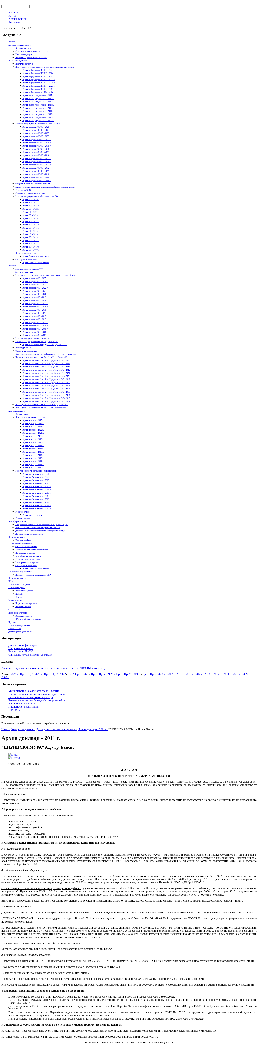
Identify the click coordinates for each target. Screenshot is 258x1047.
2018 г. (162, 674)
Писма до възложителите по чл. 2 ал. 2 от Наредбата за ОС (41, 357)
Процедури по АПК (24, 348)
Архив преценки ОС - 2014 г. (35, 313)
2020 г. (111, 674)
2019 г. (135, 674)
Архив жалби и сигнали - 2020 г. (36, 477)
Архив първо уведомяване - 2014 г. (38, 105)
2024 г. (15, 674)
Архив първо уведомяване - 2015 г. (38, 101)
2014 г (198, 674)
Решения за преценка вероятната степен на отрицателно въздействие (45, 275)
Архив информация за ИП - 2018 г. (38, 92)
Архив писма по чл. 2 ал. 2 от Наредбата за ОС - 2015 (46, 392)
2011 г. (227, 674)
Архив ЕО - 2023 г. (30, 206)
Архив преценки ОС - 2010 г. (35, 325)
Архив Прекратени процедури (35, 256)
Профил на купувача (17, 613)
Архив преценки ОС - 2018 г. (35, 300)
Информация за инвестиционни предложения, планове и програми (44, 67)
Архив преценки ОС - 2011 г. (35, 322)
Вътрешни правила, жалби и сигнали (31, 57)
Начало (11, 41)
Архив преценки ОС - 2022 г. (35, 288)
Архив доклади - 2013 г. (33, 458)
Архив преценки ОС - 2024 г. (35, 281)
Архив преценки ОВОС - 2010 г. (36, 174)
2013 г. (208, 674)
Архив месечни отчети (32, 515)
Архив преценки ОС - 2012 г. (35, 319)
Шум (10, 581)
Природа (12, 266)
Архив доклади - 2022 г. (33, 430)
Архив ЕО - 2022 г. (30, 209)
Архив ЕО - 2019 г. (30, 218)
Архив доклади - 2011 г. (33, 464)
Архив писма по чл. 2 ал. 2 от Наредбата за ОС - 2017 (46, 385)
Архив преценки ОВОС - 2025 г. (36, 127)
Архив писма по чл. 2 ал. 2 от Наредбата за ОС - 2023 (46, 366)
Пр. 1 (94, 674)
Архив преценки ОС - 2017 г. (35, 303)
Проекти (12, 622)
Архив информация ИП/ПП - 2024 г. (38, 73)
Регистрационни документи (27, 562)
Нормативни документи (26, 603)
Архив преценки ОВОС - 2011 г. (36, 171)
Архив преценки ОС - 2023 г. (35, 284)
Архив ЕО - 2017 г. (30, 224)
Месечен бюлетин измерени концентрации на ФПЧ (37, 527)
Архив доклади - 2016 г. (33, 449)
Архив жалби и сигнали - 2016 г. (36, 490)
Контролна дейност (16, 411)
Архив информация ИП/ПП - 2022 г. (38, 79)
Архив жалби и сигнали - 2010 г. (36, 508)
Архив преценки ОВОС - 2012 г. (36, 168)
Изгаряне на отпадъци (25, 553)
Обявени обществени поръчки (28, 619)
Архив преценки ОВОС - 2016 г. (36, 155)
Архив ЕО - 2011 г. (30, 243)
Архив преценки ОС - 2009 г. (35, 329)
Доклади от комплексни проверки (30, 417)
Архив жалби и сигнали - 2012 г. (36, 502)
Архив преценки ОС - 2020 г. (35, 294)
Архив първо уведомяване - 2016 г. (38, 98)
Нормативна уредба (24, 590)
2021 (86, 674)
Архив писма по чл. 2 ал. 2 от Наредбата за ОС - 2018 (46, 382)
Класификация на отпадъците (28, 556)
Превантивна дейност (17, 60)
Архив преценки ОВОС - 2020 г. (36, 142)
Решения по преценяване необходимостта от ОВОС (38, 124)
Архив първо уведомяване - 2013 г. (38, 108)
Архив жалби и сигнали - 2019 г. (36, 480)
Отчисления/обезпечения (26, 546)
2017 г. (171, 674)
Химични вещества (16, 587)
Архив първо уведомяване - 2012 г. (38, 114)
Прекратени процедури (25, 253)
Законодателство (15, 600)
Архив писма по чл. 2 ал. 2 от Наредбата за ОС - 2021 (46, 373)
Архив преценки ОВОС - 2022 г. (36, 136)
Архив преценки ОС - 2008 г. (35, 332)
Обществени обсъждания (26, 351)
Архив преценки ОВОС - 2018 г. (36, 149)
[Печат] (13, 754)
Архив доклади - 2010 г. (33, 467)
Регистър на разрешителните (27, 559)
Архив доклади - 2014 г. (33, 455)
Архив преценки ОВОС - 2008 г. (36, 180)
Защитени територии (24, 272)
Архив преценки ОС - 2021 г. (35, 291)
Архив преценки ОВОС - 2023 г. (36, 133)
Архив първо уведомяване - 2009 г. (38, 120)
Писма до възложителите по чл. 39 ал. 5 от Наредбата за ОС (41, 404)
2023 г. (39, 674)
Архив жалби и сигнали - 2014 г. (36, 496)
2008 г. (5, 677)
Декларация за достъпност (19, 632)
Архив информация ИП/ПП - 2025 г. (38, 70)
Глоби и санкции (22, 518)
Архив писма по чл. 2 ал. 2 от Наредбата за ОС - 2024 (46, 363)
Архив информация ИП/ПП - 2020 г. (38, 86)
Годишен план (21, 414)
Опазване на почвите (17, 578)
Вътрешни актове (23, 606)
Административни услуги (19, 45)
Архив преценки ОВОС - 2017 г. (36, 152)
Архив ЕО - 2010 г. (30, 247)
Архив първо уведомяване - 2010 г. (38, 117)
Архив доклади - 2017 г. (33, 445)
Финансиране (14, 609)
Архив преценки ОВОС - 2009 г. (36, 177)
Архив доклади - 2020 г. (33, 436)
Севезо (18, 597)
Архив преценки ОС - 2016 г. (35, 307)
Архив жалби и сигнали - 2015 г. (36, 493)
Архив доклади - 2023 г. (33, 426)
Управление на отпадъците (20, 543)
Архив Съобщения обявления (35, 262)
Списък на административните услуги (31, 51)
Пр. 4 (55, 674)
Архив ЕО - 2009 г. (30, 250)
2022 (63, 674)
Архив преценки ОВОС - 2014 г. (36, 161)
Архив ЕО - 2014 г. (30, 234)
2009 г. (246, 674)
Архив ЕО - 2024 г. (30, 202)
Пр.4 (30, 674)
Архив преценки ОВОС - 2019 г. (36, 146)
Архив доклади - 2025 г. (33, 420)
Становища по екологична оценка (30, 193)
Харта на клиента (23, 48)
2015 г (189, 674)
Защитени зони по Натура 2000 (29, 269)
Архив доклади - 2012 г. (33, 461)
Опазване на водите (17, 537)
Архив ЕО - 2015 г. (30, 231)
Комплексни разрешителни (20, 572)
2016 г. (180, 674)
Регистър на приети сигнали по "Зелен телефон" (36, 471)
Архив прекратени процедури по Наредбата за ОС (44, 344)
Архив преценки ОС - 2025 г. (35, 278)
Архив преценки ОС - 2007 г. (35, 335)
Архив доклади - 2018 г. (33, 442)
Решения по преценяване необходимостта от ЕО (36, 196)
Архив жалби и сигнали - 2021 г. (36, 474)
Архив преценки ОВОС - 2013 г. (36, 165)
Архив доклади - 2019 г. (33, 439)
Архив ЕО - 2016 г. (30, 228)
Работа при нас (14, 628)
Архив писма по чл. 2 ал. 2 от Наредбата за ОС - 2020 (46, 376)
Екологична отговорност (19, 584)
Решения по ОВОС (23, 190)
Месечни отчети (22, 512)
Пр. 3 (23, 674)
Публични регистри (24, 64)
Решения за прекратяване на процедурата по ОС (36, 341)
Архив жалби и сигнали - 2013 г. (36, 499)
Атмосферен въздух (17, 521)
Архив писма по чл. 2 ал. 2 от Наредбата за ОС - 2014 (46, 395)
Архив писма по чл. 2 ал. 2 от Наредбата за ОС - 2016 (46, 389)
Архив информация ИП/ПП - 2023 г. (38, 76)
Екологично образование (19, 625)
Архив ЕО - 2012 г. (30, 240)
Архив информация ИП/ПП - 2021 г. (38, 83)
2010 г (236, 674)
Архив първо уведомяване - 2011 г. (38, 111)
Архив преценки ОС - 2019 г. (35, 297)
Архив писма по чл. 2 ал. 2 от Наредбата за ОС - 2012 (46, 401)
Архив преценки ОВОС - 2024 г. (36, 130)
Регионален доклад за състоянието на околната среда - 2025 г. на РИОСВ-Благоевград (53, 668)
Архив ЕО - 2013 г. (30, 237)
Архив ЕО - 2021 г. (30, 212)
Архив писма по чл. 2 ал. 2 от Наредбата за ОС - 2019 (46, 379)
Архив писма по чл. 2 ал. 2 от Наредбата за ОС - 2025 (46, 360)
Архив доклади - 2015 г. (33, 452)
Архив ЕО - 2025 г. (30, 199)
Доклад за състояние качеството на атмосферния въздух (40, 531)
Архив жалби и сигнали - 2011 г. (36, 505)
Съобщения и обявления (26, 259)
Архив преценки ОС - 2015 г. (35, 310)
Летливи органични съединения (29, 534)
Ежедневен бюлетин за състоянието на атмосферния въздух (41, 524)
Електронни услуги (23, 54)
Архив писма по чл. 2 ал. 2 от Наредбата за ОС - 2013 (46, 398)
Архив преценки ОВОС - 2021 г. (36, 139)
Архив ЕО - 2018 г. (30, 221)
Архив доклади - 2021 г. (33, 433)
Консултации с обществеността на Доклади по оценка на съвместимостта (47, 354)
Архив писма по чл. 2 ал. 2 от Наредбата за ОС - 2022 (46, 370)
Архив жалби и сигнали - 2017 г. (36, 486)
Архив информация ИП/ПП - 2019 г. (38, 89)
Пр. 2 (70, 674)
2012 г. (217, 674)
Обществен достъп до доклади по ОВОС (33, 183)
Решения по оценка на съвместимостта (32, 338)
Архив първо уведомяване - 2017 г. (38, 95)
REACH (19, 594)
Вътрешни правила (23, 616)
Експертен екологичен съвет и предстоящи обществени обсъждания (45, 187)
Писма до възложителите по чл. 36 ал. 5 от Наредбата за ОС (41, 407)
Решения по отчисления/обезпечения (31, 549)
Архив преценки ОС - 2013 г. (35, 316)
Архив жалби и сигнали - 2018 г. (36, 483)
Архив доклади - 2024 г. (33, 423)
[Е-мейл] (14, 757)
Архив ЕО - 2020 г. (30, 215)
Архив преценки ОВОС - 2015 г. (36, 158)
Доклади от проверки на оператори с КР (33, 575)
